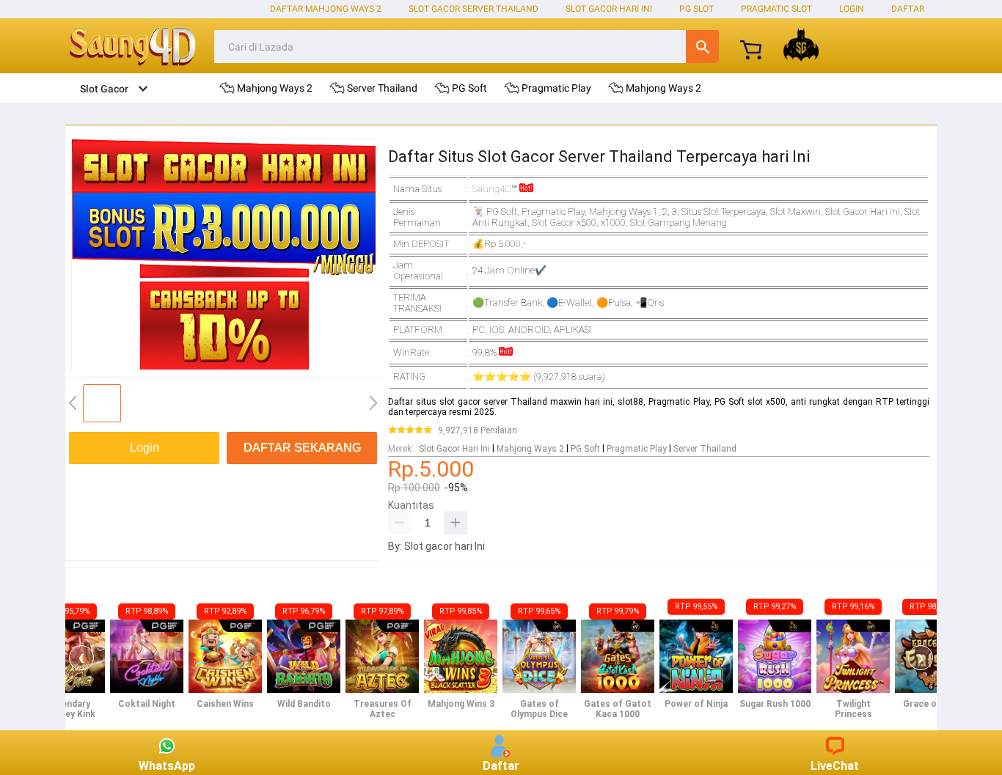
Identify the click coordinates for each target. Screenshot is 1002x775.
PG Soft (585, 449)
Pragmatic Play (637, 449)
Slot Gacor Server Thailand (473, 9)
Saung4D (491, 188)
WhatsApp (166, 766)
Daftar (501, 766)
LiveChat (835, 766)
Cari (702, 46)
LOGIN (851, 9)
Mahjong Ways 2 (530, 449)
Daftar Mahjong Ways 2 (325, 9)
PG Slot (696, 9)
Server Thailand (704, 449)
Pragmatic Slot (776, 9)
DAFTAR (907, 9)
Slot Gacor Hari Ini (609, 9)
